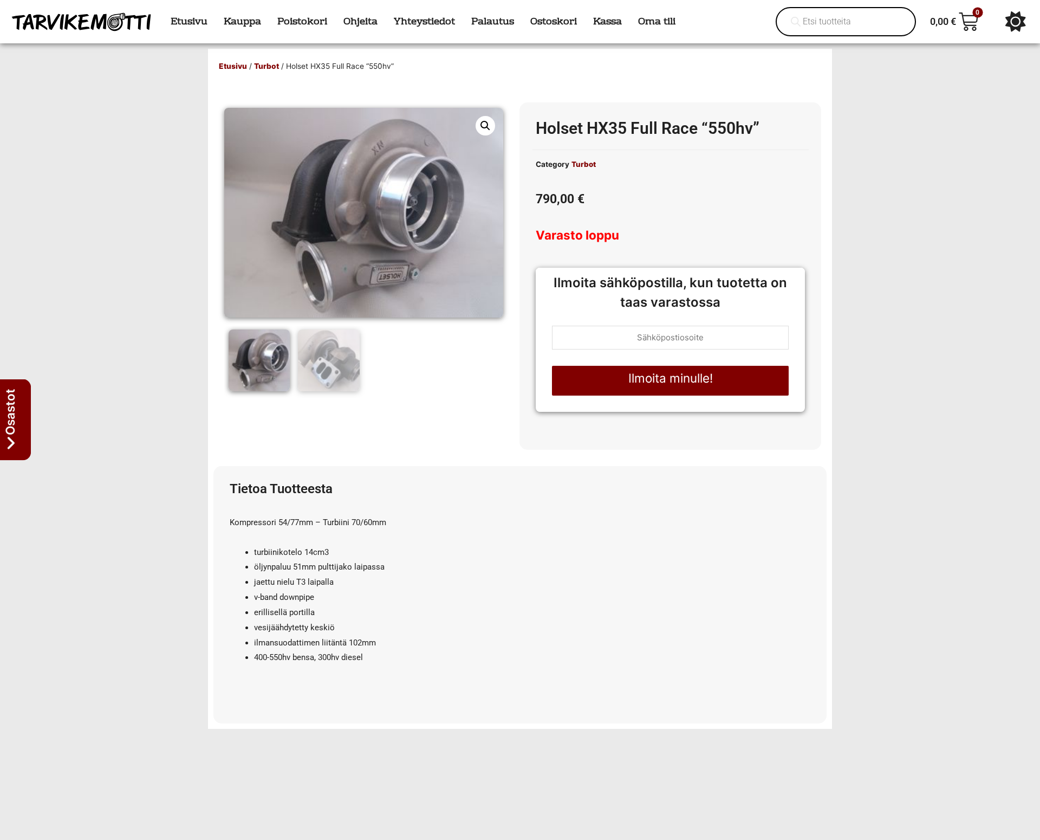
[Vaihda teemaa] (1015, 21)
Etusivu (233, 66)
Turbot (266, 66)
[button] (485, 125)
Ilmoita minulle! (670, 378)
